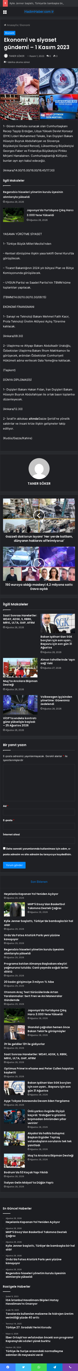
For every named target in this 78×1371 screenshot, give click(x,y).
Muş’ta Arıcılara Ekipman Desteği (20, 683)
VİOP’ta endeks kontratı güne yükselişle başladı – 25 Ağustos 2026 (19, 721)
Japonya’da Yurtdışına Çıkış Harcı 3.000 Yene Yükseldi (47, 1012)
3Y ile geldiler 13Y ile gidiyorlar (24, 1044)
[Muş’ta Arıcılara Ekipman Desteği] (20, 667)
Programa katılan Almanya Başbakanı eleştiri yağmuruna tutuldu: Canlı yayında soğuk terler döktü (36, 968)
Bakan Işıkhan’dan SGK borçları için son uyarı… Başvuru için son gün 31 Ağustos (56, 642)
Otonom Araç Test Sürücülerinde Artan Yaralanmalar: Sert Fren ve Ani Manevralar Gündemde (33, 996)
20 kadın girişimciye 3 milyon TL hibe (29, 982)
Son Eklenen (39, 881)
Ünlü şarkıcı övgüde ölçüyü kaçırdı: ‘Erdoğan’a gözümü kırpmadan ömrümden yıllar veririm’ (47, 1117)
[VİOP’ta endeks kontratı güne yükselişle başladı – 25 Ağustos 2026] (20, 705)
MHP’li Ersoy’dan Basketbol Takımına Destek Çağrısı (46, 906)
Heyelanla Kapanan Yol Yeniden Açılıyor (31, 894)
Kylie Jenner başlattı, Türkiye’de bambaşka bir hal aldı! (41, 3)
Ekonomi (25, 25)
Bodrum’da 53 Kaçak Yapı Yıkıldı (26, 1172)
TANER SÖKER (16, 56)
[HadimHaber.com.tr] (39, 11)
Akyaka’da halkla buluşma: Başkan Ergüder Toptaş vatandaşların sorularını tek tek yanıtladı (50, 1139)
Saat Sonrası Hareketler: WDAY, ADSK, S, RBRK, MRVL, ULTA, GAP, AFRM (20, 619)
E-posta (8, 820)
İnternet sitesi (11, 834)
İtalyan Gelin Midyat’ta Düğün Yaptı (28, 1182)
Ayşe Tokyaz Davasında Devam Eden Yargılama (36, 1101)
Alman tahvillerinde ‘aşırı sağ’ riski (58, 661)
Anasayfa (12, 25)
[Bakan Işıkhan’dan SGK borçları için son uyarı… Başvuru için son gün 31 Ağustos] (58, 623)
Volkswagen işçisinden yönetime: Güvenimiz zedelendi (56, 700)
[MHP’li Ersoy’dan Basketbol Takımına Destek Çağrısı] (14, 909)
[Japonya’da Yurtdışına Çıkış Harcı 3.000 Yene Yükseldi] (13, 215)
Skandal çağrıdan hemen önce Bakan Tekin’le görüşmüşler (49, 1029)
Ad (5, 805)
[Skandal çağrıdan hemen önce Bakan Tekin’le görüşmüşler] (14, 1032)
